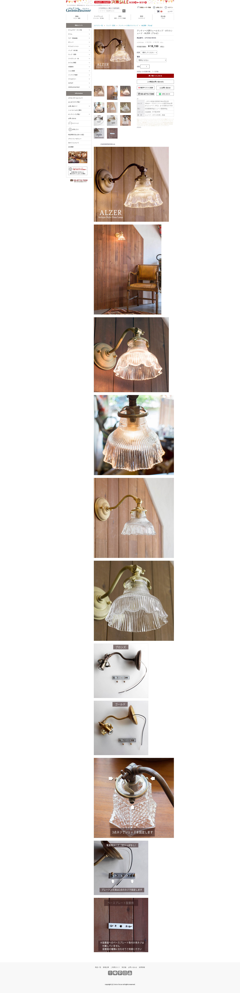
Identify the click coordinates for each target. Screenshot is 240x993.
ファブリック (98, 17)
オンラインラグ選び (74, 114)
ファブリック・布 (73, 58)
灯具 (138, 52)
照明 (141, 17)
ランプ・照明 (72, 54)
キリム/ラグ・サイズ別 (75, 30)
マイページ (75, 123)
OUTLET (70, 83)
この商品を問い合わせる (155, 82)
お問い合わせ (72, 118)
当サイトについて (73, 143)
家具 (120, 17)
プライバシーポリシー (74, 139)
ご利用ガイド (115, 967)
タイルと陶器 (72, 62)
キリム (70, 34)
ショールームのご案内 (74, 110)
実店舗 (124, 967)
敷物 (77, 17)
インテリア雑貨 (72, 75)
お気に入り (75, 129)
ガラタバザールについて (75, 98)
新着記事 (106, 967)
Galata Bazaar (118, 984)
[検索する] (123, 10)
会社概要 (71, 147)
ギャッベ (71, 42)
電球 (138, 57)
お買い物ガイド (72, 106)
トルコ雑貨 (71, 71)
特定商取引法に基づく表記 (76, 134)
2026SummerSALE (74, 87)
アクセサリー (72, 79)
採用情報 (142, 967)
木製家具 (71, 67)
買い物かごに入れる (155, 76)
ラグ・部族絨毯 (72, 38)
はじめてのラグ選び (74, 102)
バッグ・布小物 (72, 50)
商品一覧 (98, 967)
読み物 (163, 17)
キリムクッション (73, 46)
